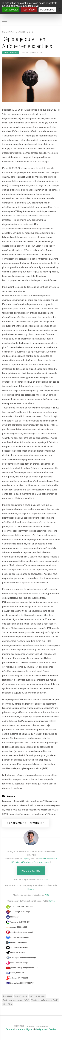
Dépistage (7, 996)
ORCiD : (21, 907)
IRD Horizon (14, 917)
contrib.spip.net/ (19, 963)
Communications (10, 53)
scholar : (19, 937)
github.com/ (19, 947)
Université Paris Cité (48, 858)
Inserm (47, 862)
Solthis (51, 901)
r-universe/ (19, 953)
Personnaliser (47, 9)
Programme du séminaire (25, 823)
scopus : (18, 927)
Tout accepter (11, 9)
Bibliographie (31, 871)
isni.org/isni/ (22, 983)
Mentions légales (24, 1029)
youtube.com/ (24, 968)
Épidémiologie (20, 996)
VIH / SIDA (7, 1004)
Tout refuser (29, 9)
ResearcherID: (19, 922)
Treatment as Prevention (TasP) (44, 1000)
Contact (10, 1029)
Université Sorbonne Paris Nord (29, 862)
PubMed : (18, 942)
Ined (46, 879)
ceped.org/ (21, 932)
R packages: (23, 958)
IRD (12, 862)
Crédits (52, 1029)
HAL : (20, 912)
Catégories (41, 1029)
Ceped (26, 858)
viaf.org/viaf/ (19, 978)
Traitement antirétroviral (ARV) (16, 1000)
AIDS (47, 895)
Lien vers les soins (37, 996)
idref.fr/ (17, 973)
